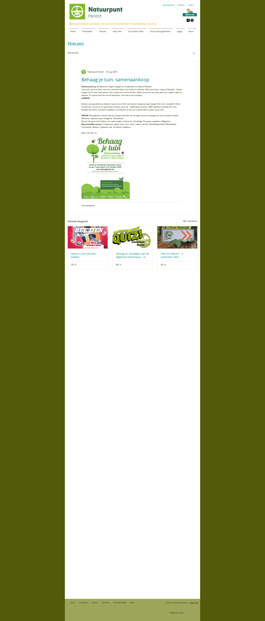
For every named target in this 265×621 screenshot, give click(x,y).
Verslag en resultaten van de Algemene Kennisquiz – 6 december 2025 (132, 255)
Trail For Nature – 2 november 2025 (172, 255)
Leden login (193, 603)
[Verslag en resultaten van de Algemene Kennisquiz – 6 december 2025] (133, 237)
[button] (194, 53)
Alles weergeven (190, 221)
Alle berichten (73, 53)
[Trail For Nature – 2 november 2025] (177, 237)
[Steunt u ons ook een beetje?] (88, 237)
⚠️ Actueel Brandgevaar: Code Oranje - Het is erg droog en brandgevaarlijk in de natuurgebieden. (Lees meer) (113, 24)
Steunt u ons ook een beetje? (83, 255)
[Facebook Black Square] (188, 20)
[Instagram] (192, 20)
